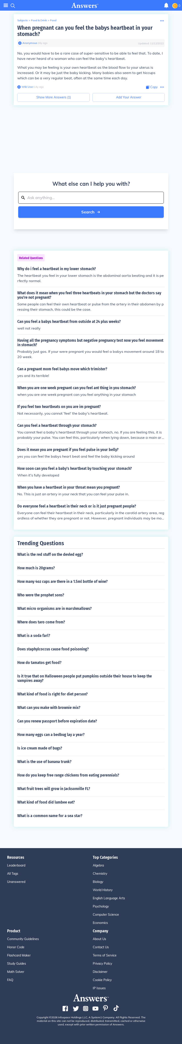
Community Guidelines (23, 939)
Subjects (22, 20)
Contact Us (101, 947)
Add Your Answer (128, 97)
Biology (98, 882)
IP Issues (99, 988)
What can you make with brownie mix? (48, 707)
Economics (100, 923)
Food (53, 20)
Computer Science (106, 915)
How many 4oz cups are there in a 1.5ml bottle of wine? (62, 581)
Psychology (101, 906)
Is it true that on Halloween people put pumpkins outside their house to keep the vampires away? (84, 678)
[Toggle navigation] (6, 5)
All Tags (12, 874)
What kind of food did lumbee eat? (46, 802)
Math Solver (15, 972)
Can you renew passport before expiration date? (57, 721)
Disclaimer (100, 972)
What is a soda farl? (33, 635)
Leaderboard (16, 865)
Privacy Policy (102, 964)
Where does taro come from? (41, 622)
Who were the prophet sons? (40, 595)
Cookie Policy (102, 980)
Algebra (98, 865)
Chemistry (100, 874)
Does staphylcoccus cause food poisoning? (53, 649)
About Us (99, 939)
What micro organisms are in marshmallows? (54, 608)
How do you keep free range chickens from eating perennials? (68, 775)
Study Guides (16, 964)
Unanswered (16, 882)
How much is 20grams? (36, 568)
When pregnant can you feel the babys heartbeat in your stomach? (84, 30)
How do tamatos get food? (39, 662)
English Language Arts (109, 898)
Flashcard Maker (19, 955)
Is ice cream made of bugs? (39, 748)
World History (103, 890)
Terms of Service (105, 955)
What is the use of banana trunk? (44, 761)
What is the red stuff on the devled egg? (50, 554)
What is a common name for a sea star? (49, 815)
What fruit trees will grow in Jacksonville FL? (53, 788)
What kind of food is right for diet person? (52, 694)
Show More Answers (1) (53, 97)
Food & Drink (39, 20)
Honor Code (15, 947)
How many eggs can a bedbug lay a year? (51, 734)
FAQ (10, 980)
